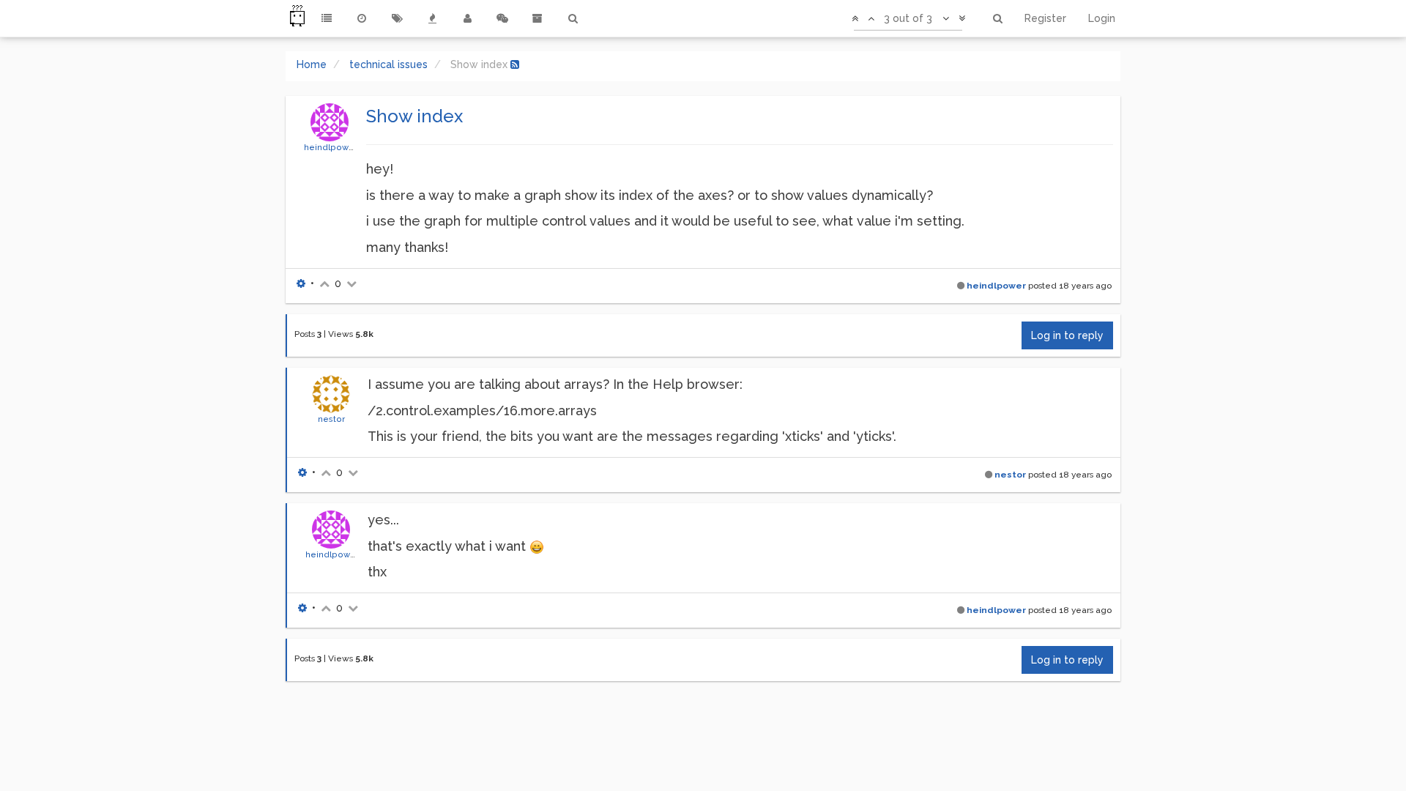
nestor (331, 419)
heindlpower (330, 147)
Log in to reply (1067, 335)
